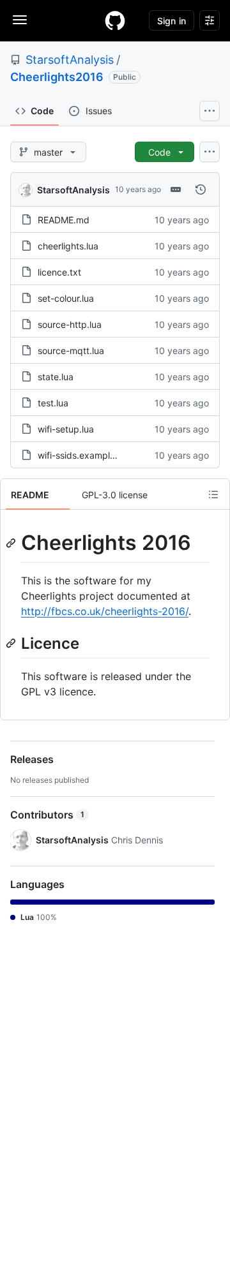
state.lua (55, 376)
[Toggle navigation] (19, 19)
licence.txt (59, 272)
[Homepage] (115, 20)
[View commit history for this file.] (200, 189)
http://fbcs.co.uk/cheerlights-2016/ (104, 611)
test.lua (53, 402)
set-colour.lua (66, 298)
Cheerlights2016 (56, 77)
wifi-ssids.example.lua (84, 455)
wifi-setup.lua (66, 429)
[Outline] (213, 494)
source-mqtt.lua (71, 350)
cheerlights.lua (68, 246)
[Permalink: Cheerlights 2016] (12, 543)
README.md (63, 219)
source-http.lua (70, 324)
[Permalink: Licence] (12, 643)
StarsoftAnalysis (70, 59)
